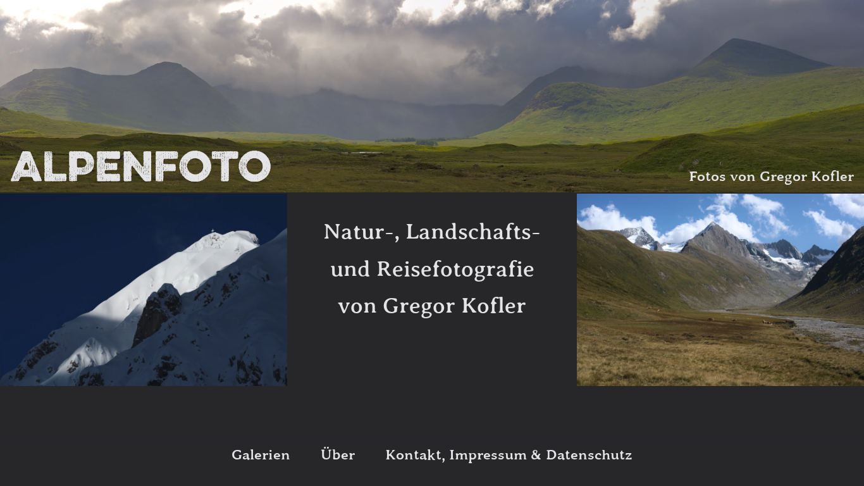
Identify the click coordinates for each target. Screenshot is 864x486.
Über (338, 455)
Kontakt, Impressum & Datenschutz (509, 455)
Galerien (260, 455)
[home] (140, 166)
